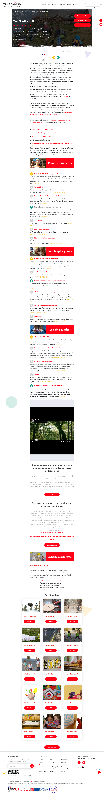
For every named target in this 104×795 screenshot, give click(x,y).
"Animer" (65, 96)
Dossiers (69, 4)
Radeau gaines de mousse (41, 229)
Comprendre (55, 4)
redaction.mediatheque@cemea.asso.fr (52, 532)
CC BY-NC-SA (31, 781)
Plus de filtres (96, 7)
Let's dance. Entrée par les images (43, 361)
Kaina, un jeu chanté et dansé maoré (44, 238)
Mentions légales (43, 771)
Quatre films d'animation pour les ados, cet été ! (48, 385)
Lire (52, 494)
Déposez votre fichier (52, 545)
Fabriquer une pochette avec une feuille (45, 305)
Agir (49, 4)
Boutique (75, 4)
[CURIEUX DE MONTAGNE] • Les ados (44, 337)
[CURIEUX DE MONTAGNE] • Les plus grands (46, 258)
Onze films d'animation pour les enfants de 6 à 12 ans (49, 281)
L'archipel (36, 374)
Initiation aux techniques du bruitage (44, 292)
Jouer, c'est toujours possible (39, 126)
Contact (41, 767)
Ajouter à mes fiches (83, 15)
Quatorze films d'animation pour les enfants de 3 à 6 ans (50, 196)
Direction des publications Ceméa (22, 25)
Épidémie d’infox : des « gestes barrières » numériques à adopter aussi (52, 143)
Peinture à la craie (39, 187)
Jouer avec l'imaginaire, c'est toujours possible (44, 133)
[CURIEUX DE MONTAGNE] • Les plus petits (46, 174)
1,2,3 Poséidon (38, 220)
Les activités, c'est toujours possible (41, 136)
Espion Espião (38, 316)
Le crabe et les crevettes (41, 272)
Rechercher (100, 4)
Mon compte (53, 771)
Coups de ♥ (43, 4)
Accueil (16, 11)
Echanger (62, 4)
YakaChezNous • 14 (43, 11)
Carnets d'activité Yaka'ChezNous (31, 11)
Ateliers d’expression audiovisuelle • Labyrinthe (47, 348)
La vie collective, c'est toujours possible (42, 129)
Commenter (82, 25)
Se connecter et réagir (82, 20)
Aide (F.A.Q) (64, 771)
